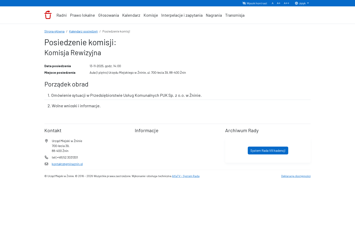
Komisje (151, 15)
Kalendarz (131, 15)
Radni (61, 15)
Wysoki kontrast (256, 3)
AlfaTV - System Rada (185, 176)
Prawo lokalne (82, 15)
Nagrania (214, 15)
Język (302, 3)
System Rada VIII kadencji (268, 150)
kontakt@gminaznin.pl (67, 164)
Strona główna (54, 31)
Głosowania (108, 15)
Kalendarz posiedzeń (83, 31)
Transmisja (234, 15)
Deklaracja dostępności (296, 176)
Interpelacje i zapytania (182, 15)
